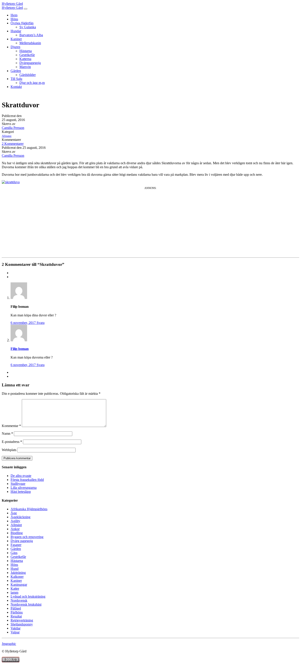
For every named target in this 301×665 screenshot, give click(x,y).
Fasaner (16, 545)
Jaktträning (18, 572)
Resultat (16, 616)
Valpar (15, 632)
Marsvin (25, 67)
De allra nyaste (21, 476)
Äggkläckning (20, 517)
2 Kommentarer (13, 143)
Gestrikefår (27, 55)
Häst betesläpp (21, 491)
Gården (16, 71)
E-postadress (12, 442)
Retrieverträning (22, 620)
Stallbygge (18, 484)
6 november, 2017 (24, 323)
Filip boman (20, 349)
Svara (41, 323)
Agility (15, 521)
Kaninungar (19, 584)
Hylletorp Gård (12, 4)
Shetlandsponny (22, 624)
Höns (14, 19)
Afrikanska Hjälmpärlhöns (29, 509)
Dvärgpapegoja (30, 63)
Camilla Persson (13, 128)
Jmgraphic (9, 644)
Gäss (14, 553)
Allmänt (6, 136)
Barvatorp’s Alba (31, 35)
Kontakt (16, 87)
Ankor (15, 529)
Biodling (17, 533)
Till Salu (16, 79)
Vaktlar (15, 628)
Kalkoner (17, 576)
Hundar (16, 31)
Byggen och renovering (27, 537)
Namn (7, 433)
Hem (14, 15)
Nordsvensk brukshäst (26, 604)
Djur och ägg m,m (32, 83)
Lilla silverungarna (24, 487)
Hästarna (25, 51)
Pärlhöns (17, 612)
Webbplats (9, 450)
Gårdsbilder (27, 75)
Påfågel (16, 608)
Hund (15, 569)
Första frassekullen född (27, 480)
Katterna (25, 59)
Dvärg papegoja (22, 541)
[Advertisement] (150, 221)
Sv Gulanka (27, 27)
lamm (14, 592)
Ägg (14, 513)
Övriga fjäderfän (22, 23)
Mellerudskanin (30, 43)
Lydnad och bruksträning (28, 596)
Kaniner (16, 39)
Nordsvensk (19, 600)
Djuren (15, 47)
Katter (15, 588)
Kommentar (11, 426)
